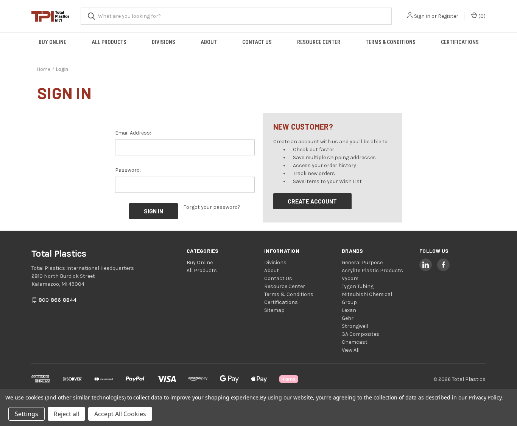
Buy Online (52, 42)
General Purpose (362, 262)
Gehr (347, 318)
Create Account (312, 201)
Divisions (163, 42)
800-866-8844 (57, 300)
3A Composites (360, 334)
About (209, 42)
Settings (26, 414)
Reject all (66, 414)
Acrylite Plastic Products (372, 270)
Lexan (349, 310)
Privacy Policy (485, 397)
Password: (128, 170)
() (481, 16)
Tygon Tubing (358, 286)
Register (448, 16)
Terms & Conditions (391, 42)
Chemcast (355, 342)
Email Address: (133, 133)
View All (351, 350)
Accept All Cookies (120, 414)
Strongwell (355, 326)
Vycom (350, 278)
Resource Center (318, 42)
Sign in (422, 16)
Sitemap (274, 310)
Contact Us (257, 42)
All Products (109, 42)
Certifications (460, 42)
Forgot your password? (211, 207)
